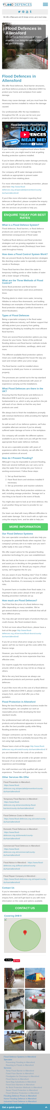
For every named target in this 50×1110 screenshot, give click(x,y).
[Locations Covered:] (3, 4)
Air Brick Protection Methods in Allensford (24, 1087)
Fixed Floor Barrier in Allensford (20, 1073)
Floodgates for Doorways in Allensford (22, 1076)
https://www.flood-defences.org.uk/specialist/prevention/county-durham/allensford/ (23, 788)
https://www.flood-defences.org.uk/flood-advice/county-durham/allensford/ (23, 865)
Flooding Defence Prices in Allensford (20, 1096)
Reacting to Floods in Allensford (20, 1065)
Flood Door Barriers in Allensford (20, 1084)
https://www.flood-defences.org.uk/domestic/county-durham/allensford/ (18, 835)
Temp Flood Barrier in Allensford (20, 1071)
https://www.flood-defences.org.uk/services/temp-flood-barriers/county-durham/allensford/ (19, 805)
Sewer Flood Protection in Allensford (22, 1090)
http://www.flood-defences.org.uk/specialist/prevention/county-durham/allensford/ (22, 190)
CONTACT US (25, 908)
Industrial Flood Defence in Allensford (20, 1101)
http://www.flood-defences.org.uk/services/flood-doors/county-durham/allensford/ (22, 633)
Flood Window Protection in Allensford (22, 1093)
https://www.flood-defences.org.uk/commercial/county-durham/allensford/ (19, 852)
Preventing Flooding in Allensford (20, 1062)
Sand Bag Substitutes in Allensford (21, 1082)
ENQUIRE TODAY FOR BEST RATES (25, 216)
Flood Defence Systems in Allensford (20, 1057)
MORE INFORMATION (25, 526)
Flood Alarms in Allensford (17, 1079)
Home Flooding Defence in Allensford (20, 1098)
